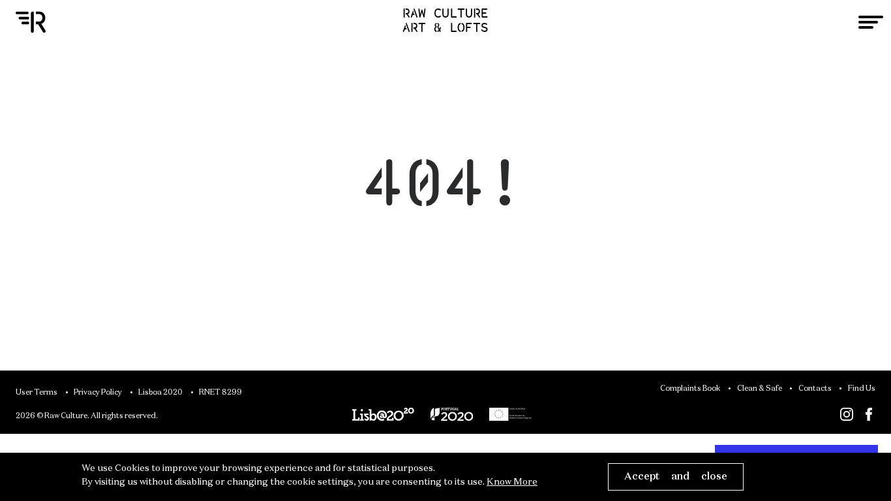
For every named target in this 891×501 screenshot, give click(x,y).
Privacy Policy (98, 393)
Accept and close (675, 476)
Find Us (861, 389)
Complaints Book (690, 389)
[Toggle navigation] (870, 22)
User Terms (36, 393)
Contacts (815, 389)
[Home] (31, 22)
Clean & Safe (759, 389)
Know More (512, 482)
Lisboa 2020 (160, 393)
